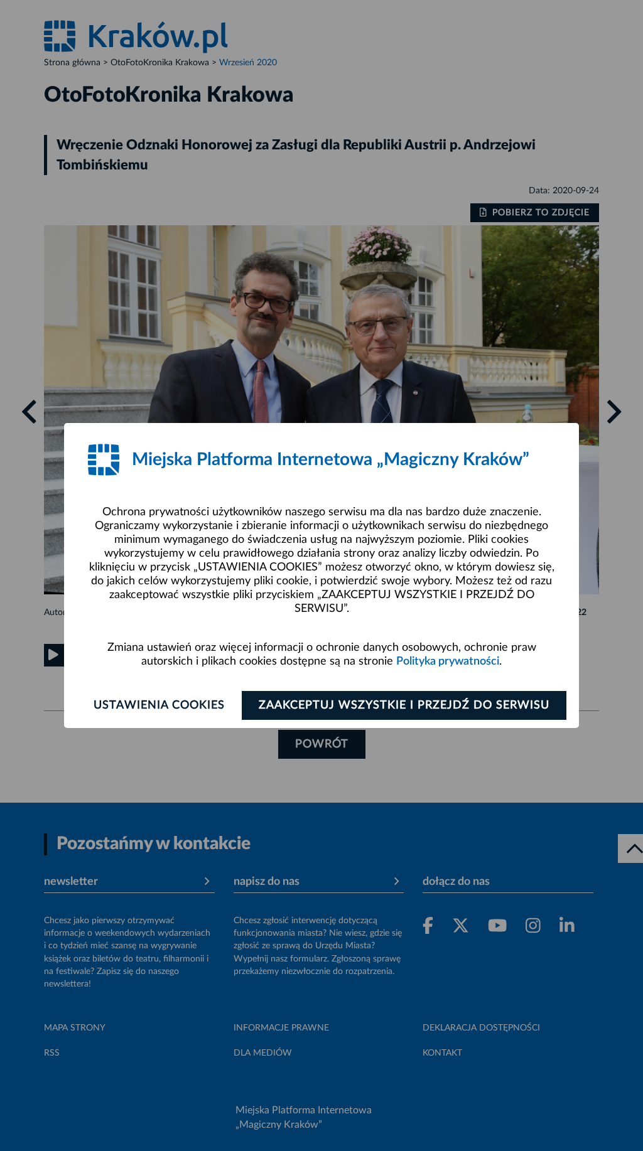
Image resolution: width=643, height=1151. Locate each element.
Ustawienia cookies (159, 705)
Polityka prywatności (447, 661)
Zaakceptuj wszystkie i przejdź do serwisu (404, 705)
